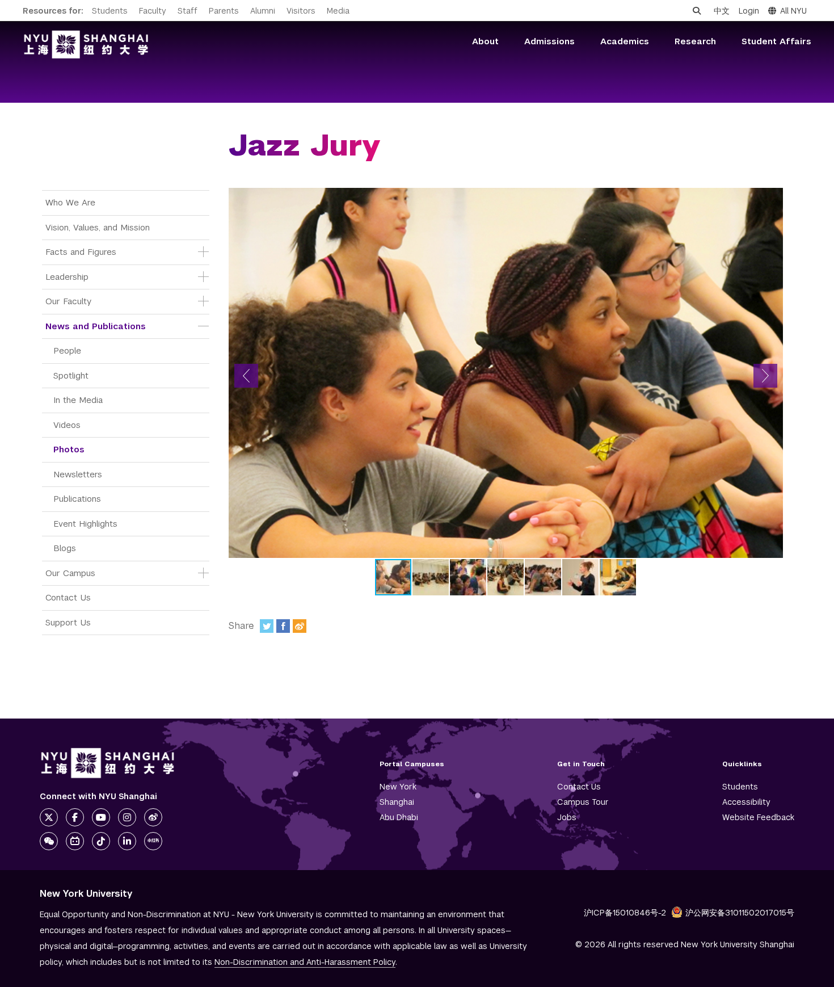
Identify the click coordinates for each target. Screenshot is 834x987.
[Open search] (697, 11)
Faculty (152, 11)
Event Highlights (85, 523)
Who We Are (70, 202)
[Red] (153, 841)
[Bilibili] (75, 841)
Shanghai (397, 802)
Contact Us (68, 597)
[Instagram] (127, 817)
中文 (722, 11)
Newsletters (77, 474)
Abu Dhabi (399, 817)
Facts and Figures (80, 251)
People (67, 350)
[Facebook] (283, 626)
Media (338, 11)
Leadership (67, 276)
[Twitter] (266, 626)
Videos (67, 424)
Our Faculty (68, 301)
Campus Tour (583, 802)
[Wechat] (49, 841)
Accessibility (746, 802)
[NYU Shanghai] (108, 763)
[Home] (86, 45)
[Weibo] (299, 626)
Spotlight (71, 375)
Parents (224, 11)
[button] (246, 376)
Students (110, 11)
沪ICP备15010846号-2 (625, 913)
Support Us (68, 622)
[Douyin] (101, 841)
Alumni (262, 11)
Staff (187, 11)
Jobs (566, 817)
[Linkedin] (127, 841)
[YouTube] (101, 817)
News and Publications (95, 326)
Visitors (301, 11)
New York (398, 787)
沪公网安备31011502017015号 (739, 913)
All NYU (793, 11)
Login (749, 11)
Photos (69, 449)
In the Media (78, 399)
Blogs (64, 548)
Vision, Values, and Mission (97, 227)
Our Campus (70, 573)
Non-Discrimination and (304, 962)
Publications (77, 498)
